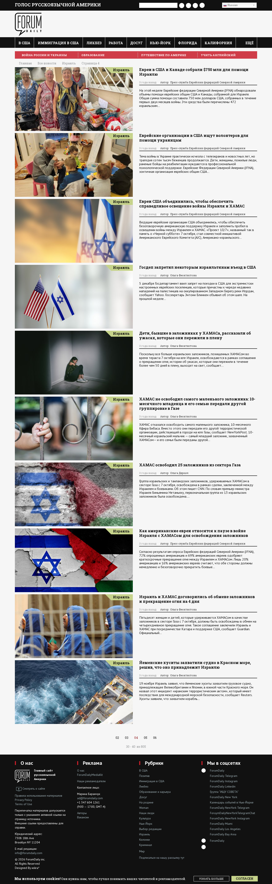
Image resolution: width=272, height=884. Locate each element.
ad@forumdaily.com (90, 798)
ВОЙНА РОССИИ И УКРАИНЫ (44, 55)
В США (24, 43)
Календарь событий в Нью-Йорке (232, 802)
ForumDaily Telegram (223, 776)
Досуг (136, 43)
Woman (144, 808)
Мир (142, 851)
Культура (145, 818)
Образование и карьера (155, 792)
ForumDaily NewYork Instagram (230, 818)
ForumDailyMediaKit (90, 775)
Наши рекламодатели (91, 781)
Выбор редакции (150, 829)
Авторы (82, 813)
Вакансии (83, 817)
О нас (27, 763)
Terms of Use (23, 804)
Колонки (144, 839)
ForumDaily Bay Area (223, 834)
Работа (116, 43)
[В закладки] (213, 5)
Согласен (244, 879)
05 (145, 738)
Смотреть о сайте (34, 788)
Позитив (144, 776)
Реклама (92, 763)
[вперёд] (108, 738)
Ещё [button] (249, 43)
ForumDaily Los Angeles (225, 829)
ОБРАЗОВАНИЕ (93, 55)
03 (126, 738)
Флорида (187, 43)
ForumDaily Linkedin (222, 786)
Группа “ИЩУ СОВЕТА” (224, 792)
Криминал (145, 845)
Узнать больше (211, 879)
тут (182, 858)
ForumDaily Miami (221, 824)
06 (155, 738)
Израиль (121, 70)
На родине (146, 802)
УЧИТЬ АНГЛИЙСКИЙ (218, 55)
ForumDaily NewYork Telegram (229, 808)
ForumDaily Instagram (224, 781)
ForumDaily (217, 770)
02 (117, 738)
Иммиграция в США (58, 43)
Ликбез (94, 43)
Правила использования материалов (38, 795)
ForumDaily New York (223, 797)
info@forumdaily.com (28, 853)
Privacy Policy (23, 800)
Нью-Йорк (160, 43)
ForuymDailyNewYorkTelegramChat (232, 813)
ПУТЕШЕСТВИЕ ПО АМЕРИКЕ (163, 55)
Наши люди (146, 813)
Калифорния (218, 43)
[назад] (164, 738)
